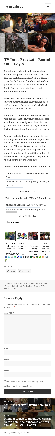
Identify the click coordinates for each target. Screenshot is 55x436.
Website (8, 370)
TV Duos (44, 286)
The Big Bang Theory (31, 286)
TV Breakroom (15, 6)
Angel (9, 286)
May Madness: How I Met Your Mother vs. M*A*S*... (45, 248)
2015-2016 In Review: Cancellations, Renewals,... (10, 248)
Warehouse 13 (10, 288)
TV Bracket (42, 283)
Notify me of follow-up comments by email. (25, 381)
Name (7, 348)
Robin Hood (17, 286)
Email (8, 359)
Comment (9, 313)
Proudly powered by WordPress (17, 432)
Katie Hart (30, 283)
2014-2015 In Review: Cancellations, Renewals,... (22, 248)
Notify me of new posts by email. (20, 386)
